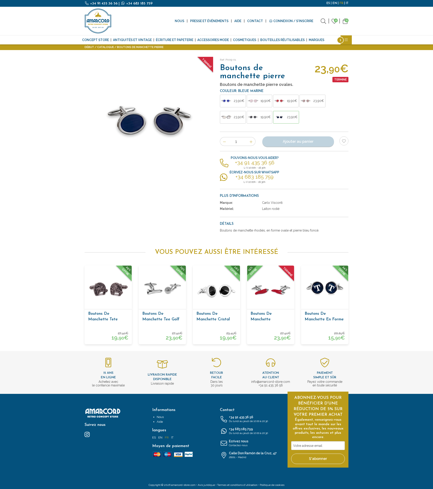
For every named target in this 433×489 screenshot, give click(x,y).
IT (347, 3)
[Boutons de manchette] (271, 289)
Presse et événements (209, 21)
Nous (179, 21)
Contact (255, 21)
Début (89, 47)
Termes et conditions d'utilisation (237, 485)
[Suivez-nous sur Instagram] (87, 434)
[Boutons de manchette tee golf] (162, 289)
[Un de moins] (224, 141)
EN (334, 3)
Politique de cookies (272, 485)
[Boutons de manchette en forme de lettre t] (325, 289)
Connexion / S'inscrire (293, 21)
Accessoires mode (213, 40)
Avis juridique (206, 485)
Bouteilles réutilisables (282, 40)
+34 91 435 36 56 (104, 3)
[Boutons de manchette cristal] (216, 289)
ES (328, 3)
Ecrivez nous (238, 443)
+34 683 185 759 (138, 3)
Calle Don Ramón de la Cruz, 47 (253, 455)
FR (341, 3)
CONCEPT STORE (95, 40)
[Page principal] (98, 21)
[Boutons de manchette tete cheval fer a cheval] (108, 289)
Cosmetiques (244, 40)
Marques (316, 40)
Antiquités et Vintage (132, 40)
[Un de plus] (251, 141)
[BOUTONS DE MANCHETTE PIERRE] (149, 121)
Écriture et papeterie (174, 40)
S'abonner (318, 459)
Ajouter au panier (298, 141)
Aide (237, 21)
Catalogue (105, 47)
